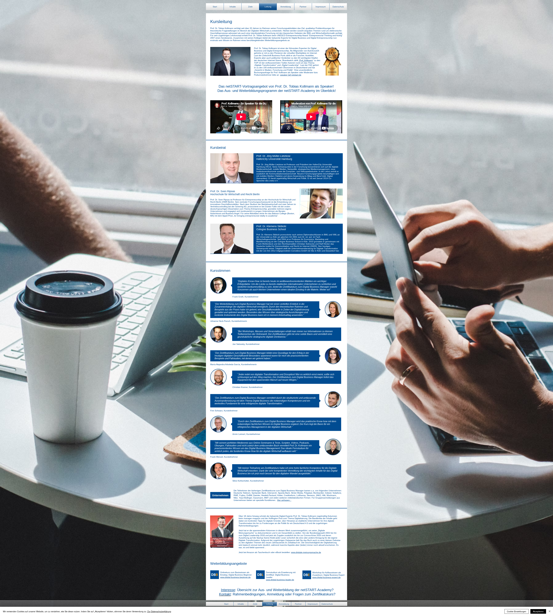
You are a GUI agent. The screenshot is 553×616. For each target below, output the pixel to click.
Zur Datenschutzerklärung (159, 611)
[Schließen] (549, 611)
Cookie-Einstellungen (516, 611)
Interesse (228, 590)
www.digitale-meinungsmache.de (306, 552)
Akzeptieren (538, 611)
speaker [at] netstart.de (290, 75)
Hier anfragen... (284, 500)
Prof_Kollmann (306, 60)
